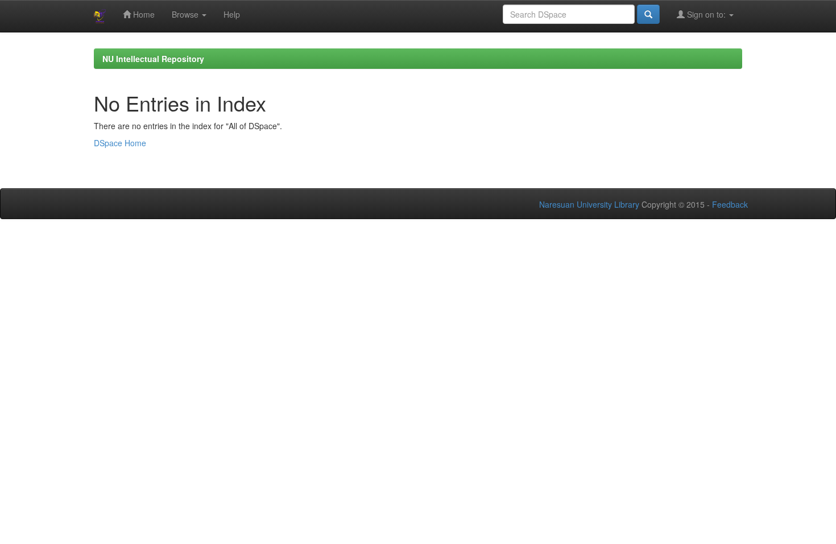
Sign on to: (706, 14)
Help (232, 14)
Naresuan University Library (589, 204)
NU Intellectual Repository (153, 58)
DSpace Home (120, 143)
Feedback (730, 204)
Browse (186, 14)
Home (143, 14)
